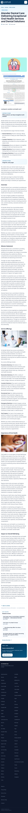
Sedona (2, 752)
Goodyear (16, 713)
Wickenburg (16, 771)
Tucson (15, 768)
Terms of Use (3, 793)
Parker (15, 731)
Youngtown (16, 777)
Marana (2, 722)
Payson (2, 734)
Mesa (2, 725)
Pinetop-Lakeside (17, 737)
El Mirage (3, 701)
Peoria (15, 734)
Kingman (16, 716)
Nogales (16, 725)
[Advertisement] (14, 41)
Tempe (15, 765)
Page (15, 728)
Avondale (16, 674)
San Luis (16, 746)
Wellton (2, 771)
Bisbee (15, 677)
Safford (15, 743)
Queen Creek (3, 743)
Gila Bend (16, 707)
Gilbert (2, 710)
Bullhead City (16, 680)
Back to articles (5, 605)
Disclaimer (3, 796)
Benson (2, 677)
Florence (16, 704)
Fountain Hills (3, 707)
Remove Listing (4, 799)
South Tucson (17, 759)
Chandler (3, 689)
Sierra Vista (3, 755)
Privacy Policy (3, 789)
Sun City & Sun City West (19, 761)
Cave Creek (16, 686)
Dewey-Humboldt (17, 695)
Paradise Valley (4, 731)
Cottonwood (3, 695)
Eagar (15, 698)
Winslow (2, 777)
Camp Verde (3, 683)
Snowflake (16, 755)
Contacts (2, 803)
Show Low (16, 752)
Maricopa (16, 722)
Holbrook (3, 716)
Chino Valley (16, 689)
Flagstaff (2, 704)
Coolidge (16, 692)
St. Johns (2, 761)
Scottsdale (16, 749)
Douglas (2, 698)
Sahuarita (3, 746)
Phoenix (2, 737)
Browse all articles (7, 640)
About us (2, 786)
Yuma (2, 780)
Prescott (16, 740)
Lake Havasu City (4, 719)
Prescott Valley (4, 740)
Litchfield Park (17, 719)
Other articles (12, 7)
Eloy (15, 701)
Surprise (2, 765)
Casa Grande (3, 686)
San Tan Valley (4, 749)
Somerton (3, 759)
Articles (6, 7)
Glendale (16, 710)
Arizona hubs (4, 670)
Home (2, 7)
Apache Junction (4, 674)
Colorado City (3, 692)
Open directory (7, 655)
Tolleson (2, 768)
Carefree (16, 683)
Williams (16, 774)
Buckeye (2, 680)
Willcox (2, 774)
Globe (2, 713)
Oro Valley (3, 728)
